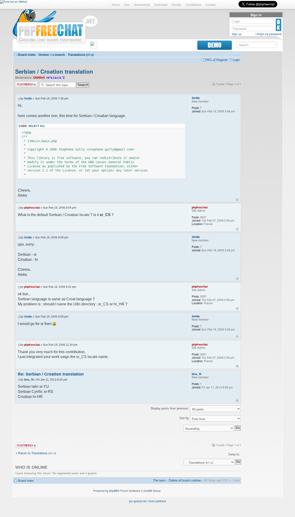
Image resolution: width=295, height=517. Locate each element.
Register (222, 59)
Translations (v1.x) (81, 54)
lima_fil (28, 379)
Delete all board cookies (185, 480)
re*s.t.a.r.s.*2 (56, 77)
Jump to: (234, 454)
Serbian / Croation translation (54, 71)
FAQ (208, 59)
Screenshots (142, 4)
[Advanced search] (275, 45)
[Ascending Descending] (128, 428)
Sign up (237, 34)
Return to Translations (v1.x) (37, 453)
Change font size (236, 54)
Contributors (193, 4)
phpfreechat (32, 207)
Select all (36, 126)
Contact (210, 4)
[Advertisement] (261, 123)
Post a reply (23, 83)
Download (160, 4)
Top (237, 199)
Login (236, 59)
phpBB (113, 491)
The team (159, 480)
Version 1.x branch (51, 54)
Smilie (28, 98)
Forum (116, 4)
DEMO (214, 45)
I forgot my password (268, 34)
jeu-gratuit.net (137, 501)
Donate (176, 4)
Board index (26, 54)
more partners (157, 501)
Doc (127, 4)
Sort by (184, 418)
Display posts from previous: (170, 408)
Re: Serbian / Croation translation (51, 374)
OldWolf (39, 77)
